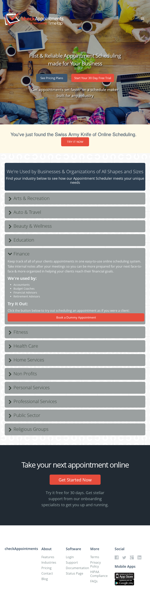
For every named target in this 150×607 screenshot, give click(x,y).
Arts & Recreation (31, 198)
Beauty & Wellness (32, 226)
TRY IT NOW (75, 141)
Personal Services (31, 387)
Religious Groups (30, 429)
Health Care (25, 346)
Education (23, 240)
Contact (47, 573)
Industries (48, 562)
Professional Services (34, 401)
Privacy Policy (95, 564)
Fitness (20, 332)
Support (72, 562)
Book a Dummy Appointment (76, 317)
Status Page (74, 573)
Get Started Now (75, 480)
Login (70, 557)
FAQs (94, 581)
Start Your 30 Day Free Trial (92, 78)
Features (47, 557)
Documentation (77, 568)
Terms (94, 557)
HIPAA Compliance (99, 574)
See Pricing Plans (51, 78)
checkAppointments (21, 548)
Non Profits (24, 373)
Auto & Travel (26, 212)
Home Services (28, 359)
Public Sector (26, 415)
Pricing (46, 568)
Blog (44, 579)
